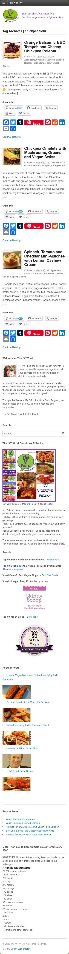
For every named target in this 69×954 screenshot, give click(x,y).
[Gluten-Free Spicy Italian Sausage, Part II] (16, 744)
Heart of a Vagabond (13, 569)
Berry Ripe (32, 616)
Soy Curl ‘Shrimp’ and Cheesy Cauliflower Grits (30, 830)
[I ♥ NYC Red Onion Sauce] (16, 790)
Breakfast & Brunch (54, 273)
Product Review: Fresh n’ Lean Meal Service (28, 834)
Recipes (28, 62)
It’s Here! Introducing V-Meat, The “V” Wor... (28, 702)
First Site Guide (50, 575)
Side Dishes (40, 62)
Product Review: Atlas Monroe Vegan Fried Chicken (32, 826)
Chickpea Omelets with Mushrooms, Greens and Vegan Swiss (45, 152)
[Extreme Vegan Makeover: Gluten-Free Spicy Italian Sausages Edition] (16, 698)
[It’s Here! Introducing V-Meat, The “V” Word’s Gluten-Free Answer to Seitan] (16, 721)
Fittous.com (53, 559)
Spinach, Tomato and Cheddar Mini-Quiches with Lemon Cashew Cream (44, 258)
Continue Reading (11, 136)
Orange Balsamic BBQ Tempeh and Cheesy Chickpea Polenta (44, 46)
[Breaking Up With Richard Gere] (16, 767)
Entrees (60, 59)
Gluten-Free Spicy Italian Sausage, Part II (27, 725)
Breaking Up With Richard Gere (22, 748)
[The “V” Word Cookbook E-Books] (29, 500)
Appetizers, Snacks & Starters (39, 59)
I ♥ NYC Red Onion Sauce (19, 771)
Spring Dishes (58, 165)
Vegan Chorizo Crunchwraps (20, 819)
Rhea (29, 56)
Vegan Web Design (20, 948)
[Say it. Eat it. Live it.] (34, 20)
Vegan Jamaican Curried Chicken (23, 822)
